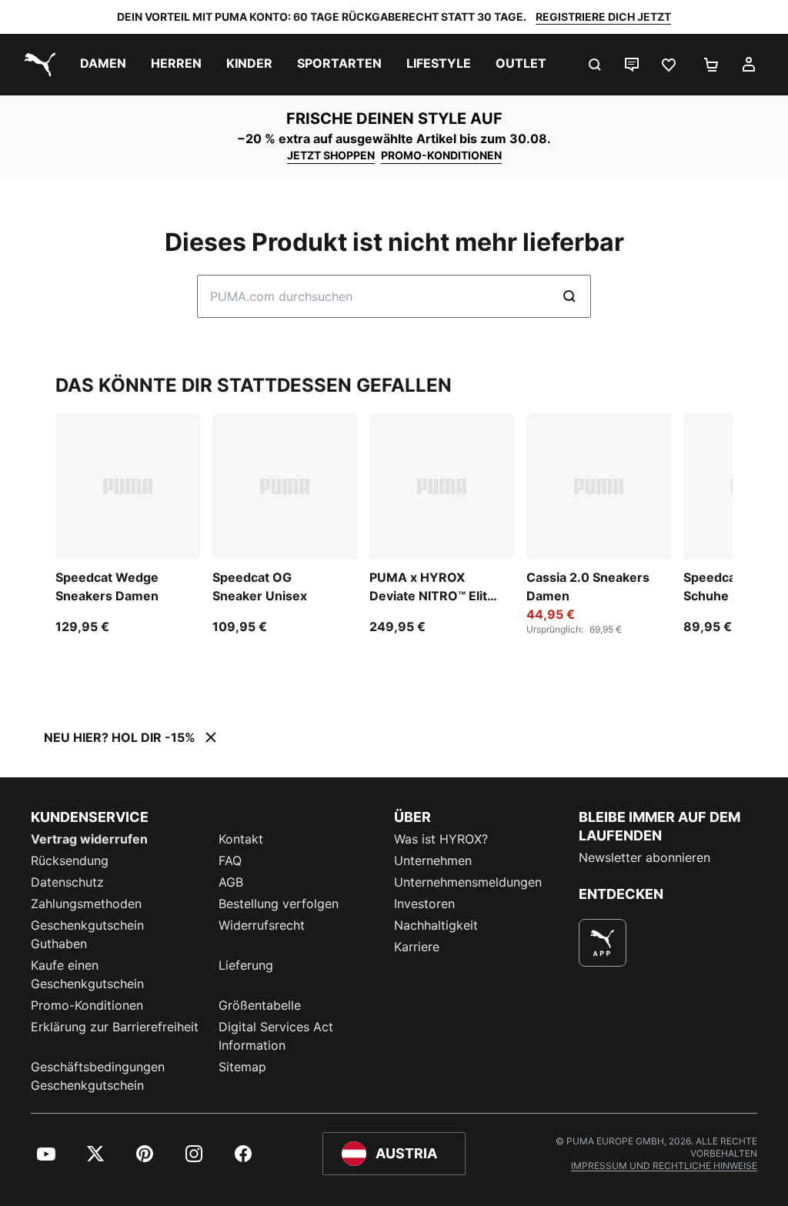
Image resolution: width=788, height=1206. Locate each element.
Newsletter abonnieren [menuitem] (644, 857)
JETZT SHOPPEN (331, 155)
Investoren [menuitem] (424, 903)
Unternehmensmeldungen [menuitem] (468, 882)
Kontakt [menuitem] (241, 839)
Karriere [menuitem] (416, 946)
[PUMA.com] (37, 64)
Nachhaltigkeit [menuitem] (436, 925)
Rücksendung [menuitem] (70, 860)
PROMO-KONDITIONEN (441, 155)
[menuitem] (103, 64)
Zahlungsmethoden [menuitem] (86, 903)
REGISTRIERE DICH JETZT (603, 16)
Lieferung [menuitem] (246, 965)
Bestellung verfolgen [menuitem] (279, 903)
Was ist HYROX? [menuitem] (441, 839)
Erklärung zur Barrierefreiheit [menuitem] (115, 1026)
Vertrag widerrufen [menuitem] (89, 839)
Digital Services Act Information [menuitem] (276, 1036)
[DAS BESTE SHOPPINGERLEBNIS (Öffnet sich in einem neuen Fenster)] (602, 943)
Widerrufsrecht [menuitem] (262, 925)
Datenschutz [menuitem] (67, 882)
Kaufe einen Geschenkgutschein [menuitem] (87, 974)
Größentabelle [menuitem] (260, 1005)
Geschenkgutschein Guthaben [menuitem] (87, 934)
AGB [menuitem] (231, 882)
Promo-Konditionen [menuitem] (87, 1005)
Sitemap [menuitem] (242, 1066)
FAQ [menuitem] (230, 860)
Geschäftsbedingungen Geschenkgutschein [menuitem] (98, 1076)
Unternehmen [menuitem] (433, 860)
